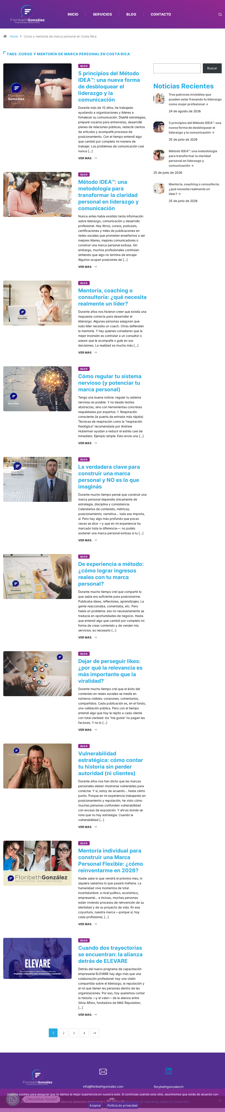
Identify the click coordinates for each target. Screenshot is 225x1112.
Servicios (102, 14)
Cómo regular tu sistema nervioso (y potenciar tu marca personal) (110, 383)
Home (14, 36)
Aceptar (95, 1105)
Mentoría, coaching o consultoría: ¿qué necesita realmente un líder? (112, 297)
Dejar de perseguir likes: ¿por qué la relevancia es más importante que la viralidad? (110, 671)
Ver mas (85, 158)
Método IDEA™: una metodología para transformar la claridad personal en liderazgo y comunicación (108, 195)
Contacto (161, 14)
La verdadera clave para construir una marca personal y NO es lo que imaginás (109, 477)
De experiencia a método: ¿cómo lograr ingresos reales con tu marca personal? (111, 574)
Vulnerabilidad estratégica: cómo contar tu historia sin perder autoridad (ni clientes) (110, 763)
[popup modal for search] (214, 14)
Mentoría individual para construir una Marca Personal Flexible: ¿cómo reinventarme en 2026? (110, 860)
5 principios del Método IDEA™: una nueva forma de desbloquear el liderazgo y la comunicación (109, 86)
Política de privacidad (122, 1105)
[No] (219, 1100)
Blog (131, 14)
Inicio (73, 14)
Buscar (212, 68)
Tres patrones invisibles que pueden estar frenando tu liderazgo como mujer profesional (195, 99)
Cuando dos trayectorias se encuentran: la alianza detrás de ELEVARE (110, 954)
